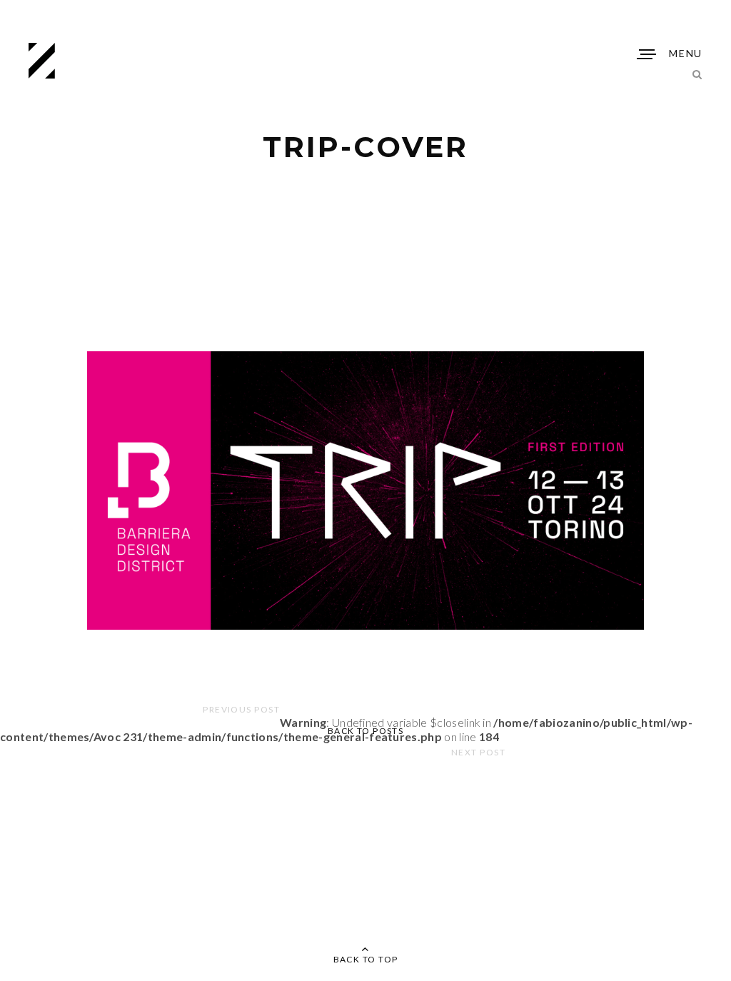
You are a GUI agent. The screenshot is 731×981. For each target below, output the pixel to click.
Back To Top (365, 959)
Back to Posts (366, 730)
